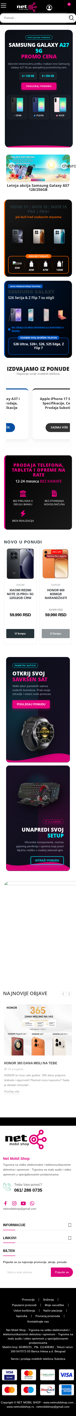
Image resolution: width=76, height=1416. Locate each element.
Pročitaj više (11, 1091)
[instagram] (14, 1203)
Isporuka (21, 1316)
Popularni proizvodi (24, 1305)
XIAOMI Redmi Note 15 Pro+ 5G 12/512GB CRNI (20, 594)
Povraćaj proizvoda (47, 1316)
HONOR (55, 585)
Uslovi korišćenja (24, 1310)
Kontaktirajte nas (38, 1321)
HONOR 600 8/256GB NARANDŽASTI (56, 594)
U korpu (20, 633)
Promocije (28, 1299)
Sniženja (48, 1299)
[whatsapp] (32, 1203)
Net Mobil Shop (16, 1159)
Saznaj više (45, 427)
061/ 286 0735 (28, 1190)
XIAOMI (20, 585)
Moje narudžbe (54, 1305)
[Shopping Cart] (66, 7)
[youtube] (23, 1203)
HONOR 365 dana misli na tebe (30, 1063)
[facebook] (5, 1203)
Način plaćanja (52, 1310)
